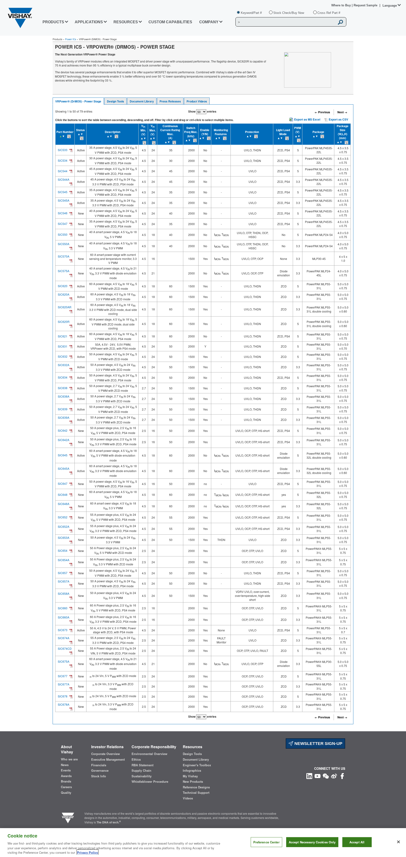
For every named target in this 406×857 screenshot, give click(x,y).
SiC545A (63, 200)
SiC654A (63, 560)
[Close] (398, 842)
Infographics (192, 770)
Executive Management (108, 759)
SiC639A (63, 417)
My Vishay (190, 776)
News (65, 765)
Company (209, 22)
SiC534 (62, 160)
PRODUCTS (53, 22)
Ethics (136, 759)
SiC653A (63, 538)
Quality (66, 792)
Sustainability (142, 776)
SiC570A (63, 256)
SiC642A (63, 440)
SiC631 (62, 346)
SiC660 (62, 608)
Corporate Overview (105, 754)
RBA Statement (142, 765)
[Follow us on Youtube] (317, 776)
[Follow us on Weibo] (334, 776)
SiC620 (62, 286)
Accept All (356, 842)
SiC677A (63, 684)
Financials (98, 765)
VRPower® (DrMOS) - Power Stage (78, 101)
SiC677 (62, 676)
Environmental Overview (149, 754)
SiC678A (63, 704)
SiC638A (63, 396)
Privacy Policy (87, 852)
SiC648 (62, 495)
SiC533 (62, 150)
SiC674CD (65, 648)
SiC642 (62, 430)
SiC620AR (64, 307)
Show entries (202, 111)
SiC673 (62, 630)
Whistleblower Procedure (150, 781)
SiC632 (62, 356)
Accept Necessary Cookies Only (312, 842)
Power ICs (70, 39)
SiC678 (62, 696)
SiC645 (62, 455)
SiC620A (63, 294)
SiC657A (63, 581)
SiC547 (62, 224)
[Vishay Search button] (340, 22)
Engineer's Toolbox (197, 765)
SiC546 (62, 213)
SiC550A (63, 244)
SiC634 (62, 377)
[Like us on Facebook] (342, 776)
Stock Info (98, 776)
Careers (66, 787)
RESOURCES (125, 22)
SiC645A (63, 468)
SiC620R (64, 322)
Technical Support (196, 792)
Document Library (142, 101)
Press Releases (170, 101)
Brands (66, 781)
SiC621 (62, 336)
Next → (342, 112)
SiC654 (62, 550)
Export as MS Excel (307, 119)
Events (66, 770)
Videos (188, 798)
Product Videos (197, 101)
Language (390, 5)
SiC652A (63, 526)
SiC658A (63, 593)
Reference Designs (196, 787)
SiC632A (63, 365)
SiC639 (62, 409)
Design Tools (115, 101)
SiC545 (62, 192)
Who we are (69, 759)
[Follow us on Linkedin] (309, 776)
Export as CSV (338, 119)
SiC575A (63, 271)
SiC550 (62, 234)
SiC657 (62, 573)
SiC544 (62, 171)
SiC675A (63, 661)
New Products (193, 781)
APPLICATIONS (89, 22)
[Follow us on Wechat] (326, 776)
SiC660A (63, 617)
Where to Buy (341, 5)
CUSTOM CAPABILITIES (170, 22)
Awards (66, 776)
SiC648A (63, 504)
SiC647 (62, 483)
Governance (100, 770)
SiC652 (62, 517)
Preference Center (266, 842)
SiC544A (63, 179)
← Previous (322, 112)
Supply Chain (141, 770)
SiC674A (63, 638)
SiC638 (62, 388)
